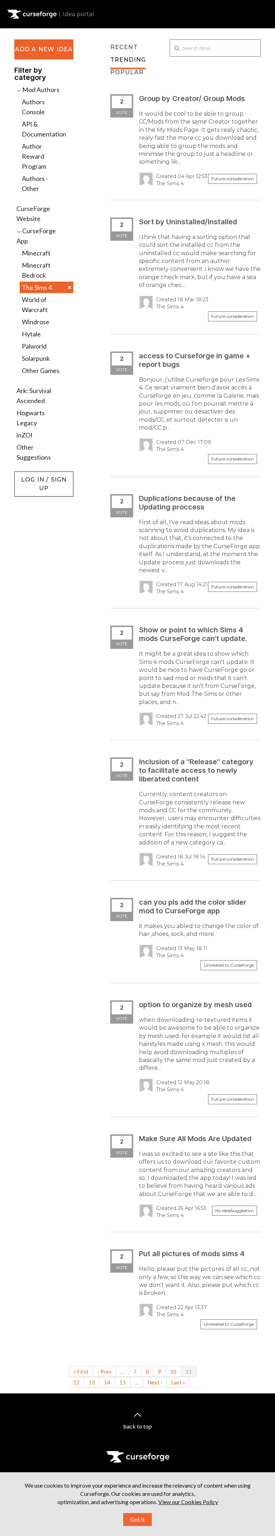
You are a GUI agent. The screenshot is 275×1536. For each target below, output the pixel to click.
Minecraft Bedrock (36, 270)
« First (80, 1371)
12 (76, 1382)
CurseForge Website (33, 213)
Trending (128, 59)
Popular (127, 72)
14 (107, 1382)
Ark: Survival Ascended (33, 396)
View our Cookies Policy (188, 1501)
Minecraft (36, 253)
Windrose (35, 322)
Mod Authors (40, 90)
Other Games (40, 370)
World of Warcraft (35, 305)
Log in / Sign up (32, 475)
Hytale (31, 334)
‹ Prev (104, 1371)
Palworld (34, 346)
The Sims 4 (46, 287)
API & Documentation (44, 129)
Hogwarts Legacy (30, 418)
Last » (178, 1382)
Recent (124, 47)
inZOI (24, 435)
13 (91, 1382)
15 (122, 1382)
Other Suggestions (33, 452)
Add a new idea (44, 49)
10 (173, 1371)
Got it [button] (137, 1519)
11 (188, 1371)
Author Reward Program (34, 156)
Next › (155, 1382)
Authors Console (33, 107)
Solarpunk (36, 358)
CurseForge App (36, 236)
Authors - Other (35, 183)
